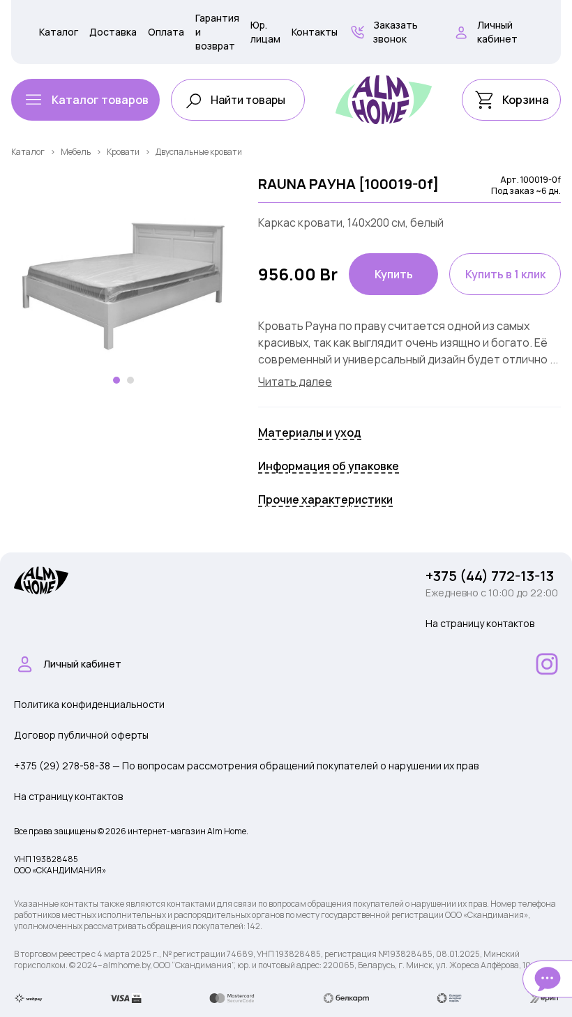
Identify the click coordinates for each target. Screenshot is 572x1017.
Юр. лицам (265, 31)
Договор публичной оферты (81, 734)
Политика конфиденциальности (89, 704)
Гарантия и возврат (217, 31)
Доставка (113, 31)
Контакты (315, 31)
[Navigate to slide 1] (116, 380)
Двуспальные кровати (199, 152)
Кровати (123, 152)
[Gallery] (123, 286)
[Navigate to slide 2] (130, 380)
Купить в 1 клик (505, 274)
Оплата (166, 31)
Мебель (76, 152)
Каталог (58, 31)
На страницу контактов (480, 623)
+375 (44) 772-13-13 (490, 575)
